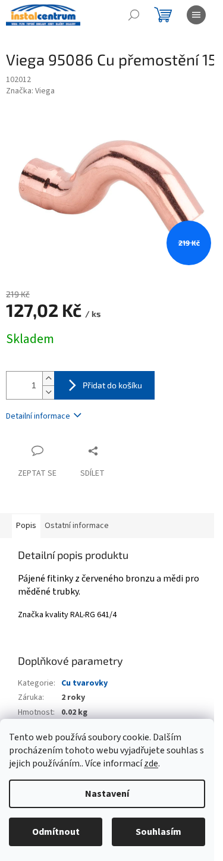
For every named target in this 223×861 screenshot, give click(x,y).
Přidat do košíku (112, 385)
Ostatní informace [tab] (77, 526)
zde (151, 763)
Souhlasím (158, 831)
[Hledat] (134, 15)
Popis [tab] (26, 526)
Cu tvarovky (84, 683)
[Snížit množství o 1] (48, 392)
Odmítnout (56, 831)
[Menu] (196, 15)
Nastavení (107, 793)
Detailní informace (38, 416)
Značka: (30, 91)
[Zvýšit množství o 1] (48, 378)
